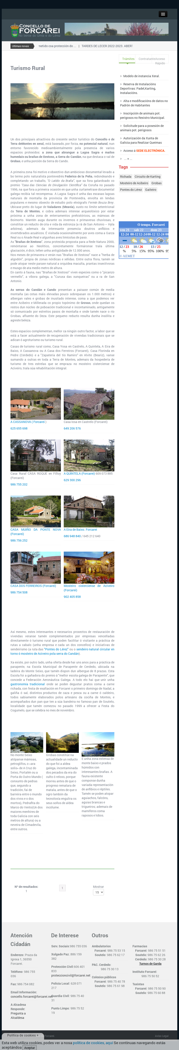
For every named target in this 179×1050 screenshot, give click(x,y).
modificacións (141, 101)
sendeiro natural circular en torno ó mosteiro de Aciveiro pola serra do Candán (62, 651)
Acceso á (144, 150)
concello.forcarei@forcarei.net (32, 996)
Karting (150, 88)
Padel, (140, 88)
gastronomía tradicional (27, 684)
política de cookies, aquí (93, 1042)
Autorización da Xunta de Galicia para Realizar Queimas (141, 140)
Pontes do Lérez (131, 190)
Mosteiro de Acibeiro (134, 183)
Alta (126, 101)
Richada (125, 176)
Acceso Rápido (160, 60)
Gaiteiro (150, 190)
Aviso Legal (162, 1036)
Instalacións (128, 93)
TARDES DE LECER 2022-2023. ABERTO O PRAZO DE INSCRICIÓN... (121, 46)
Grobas (156, 183)
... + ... (127, 159)
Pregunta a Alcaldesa (18, 1015)
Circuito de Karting (147, 176)
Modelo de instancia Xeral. (141, 76)
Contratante (145, 59)
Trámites (128, 59)
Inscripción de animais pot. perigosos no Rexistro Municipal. (142, 115)
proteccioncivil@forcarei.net (70, 975)
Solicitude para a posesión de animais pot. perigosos (142, 128)
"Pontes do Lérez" (56, 649)
